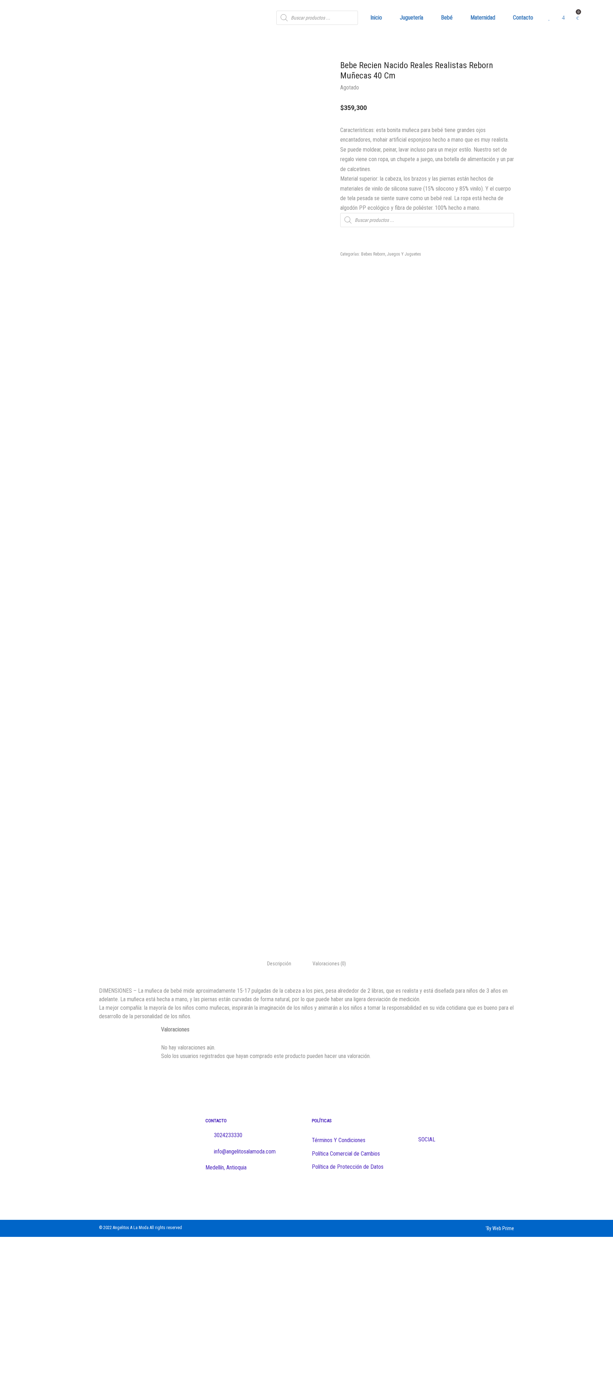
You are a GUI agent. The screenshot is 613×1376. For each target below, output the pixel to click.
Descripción (279, 963)
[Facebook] (315, 1191)
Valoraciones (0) (329, 963)
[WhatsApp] (342, 1191)
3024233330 (228, 1135)
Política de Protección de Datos (347, 1166)
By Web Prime (500, 1228)
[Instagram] (329, 1191)
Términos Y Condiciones (338, 1140)
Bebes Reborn (373, 254)
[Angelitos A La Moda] (81, 17)
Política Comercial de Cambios (346, 1153)
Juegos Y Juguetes (404, 254)
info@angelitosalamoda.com (244, 1151)
